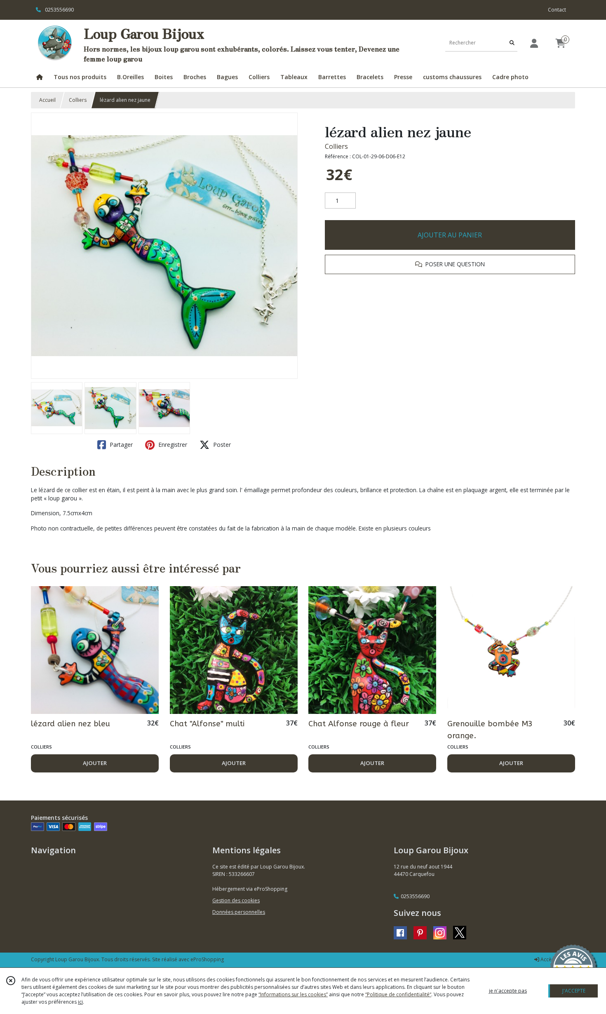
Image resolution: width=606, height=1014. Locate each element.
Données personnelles (238, 911)
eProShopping (207, 959)
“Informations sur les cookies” (293, 994)
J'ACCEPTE (573, 990)
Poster (221, 444)
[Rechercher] (512, 43)
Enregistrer (172, 444)
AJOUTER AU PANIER (450, 234)
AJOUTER (95, 763)
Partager (120, 444)
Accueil (47, 99)
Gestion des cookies (236, 900)
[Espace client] (534, 43)
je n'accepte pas (508, 990)
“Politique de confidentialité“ (398, 994)
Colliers (78, 99)
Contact (557, 9)
